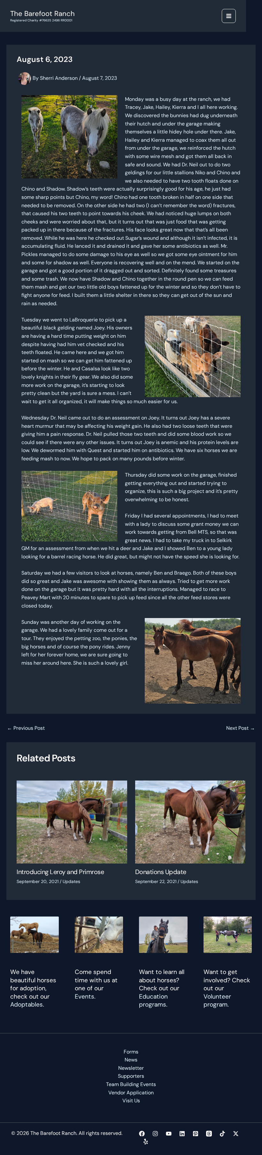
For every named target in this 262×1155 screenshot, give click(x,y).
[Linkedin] (182, 1133)
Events (84, 996)
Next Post (240, 728)
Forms (131, 1051)
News (131, 1059)
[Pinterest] (195, 1133)
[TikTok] (222, 1133)
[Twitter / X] (236, 1133)
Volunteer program (217, 1001)
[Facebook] (142, 1133)
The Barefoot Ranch (42, 13)
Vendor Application (131, 1092)
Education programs (153, 1001)
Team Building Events (131, 1084)
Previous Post (26, 728)
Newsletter (131, 1068)
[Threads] (209, 1133)
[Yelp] (146, 1141)
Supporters (131, 1076)
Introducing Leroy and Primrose (60, 872)
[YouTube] (169, 1133)
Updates (71, 881)
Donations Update (160, 872)
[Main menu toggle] (229, 16)
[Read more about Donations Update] (190, 821)
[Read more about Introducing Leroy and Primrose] (72, 821)
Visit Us (131, 1100)
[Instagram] (155, 1133)
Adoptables (26, 1004)
